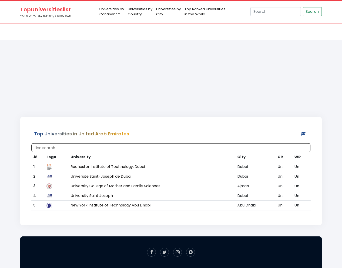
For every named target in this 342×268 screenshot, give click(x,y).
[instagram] (177, 252)
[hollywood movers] (190, 252)
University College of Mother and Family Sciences (115, 186)
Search (312, 11)
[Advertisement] (171, 73)
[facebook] (151, 252)
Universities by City (168, 12)
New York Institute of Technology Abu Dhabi (110, 205)
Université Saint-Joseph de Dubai (100, 176)
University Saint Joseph (91, 195)
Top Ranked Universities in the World (204, 12)
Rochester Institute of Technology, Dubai (107, 166)
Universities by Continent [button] (111, 12)
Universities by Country (140, 12)
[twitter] (164, 252)
